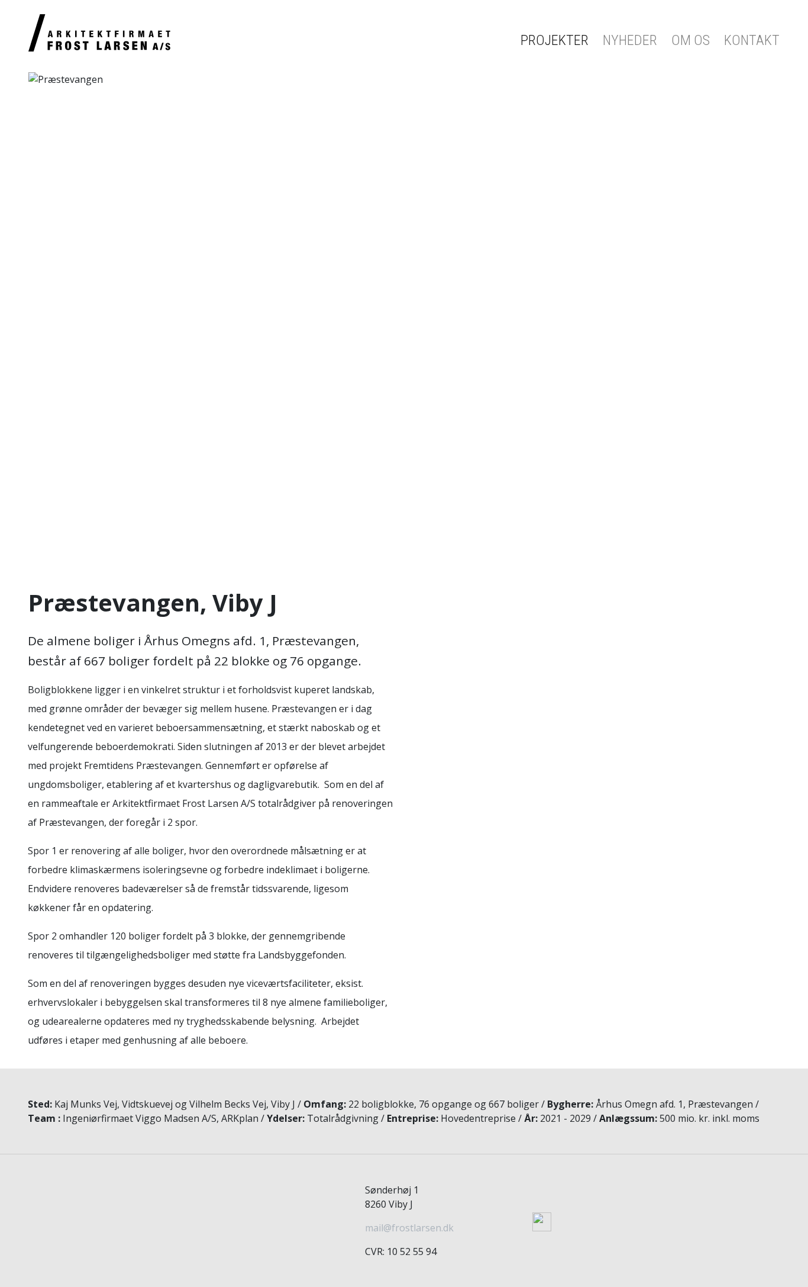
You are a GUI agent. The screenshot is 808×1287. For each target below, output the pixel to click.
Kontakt (752, 40)
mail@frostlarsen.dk (409, 1227)
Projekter (555, 40)
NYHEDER (630, 40)
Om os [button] (690, 40)
